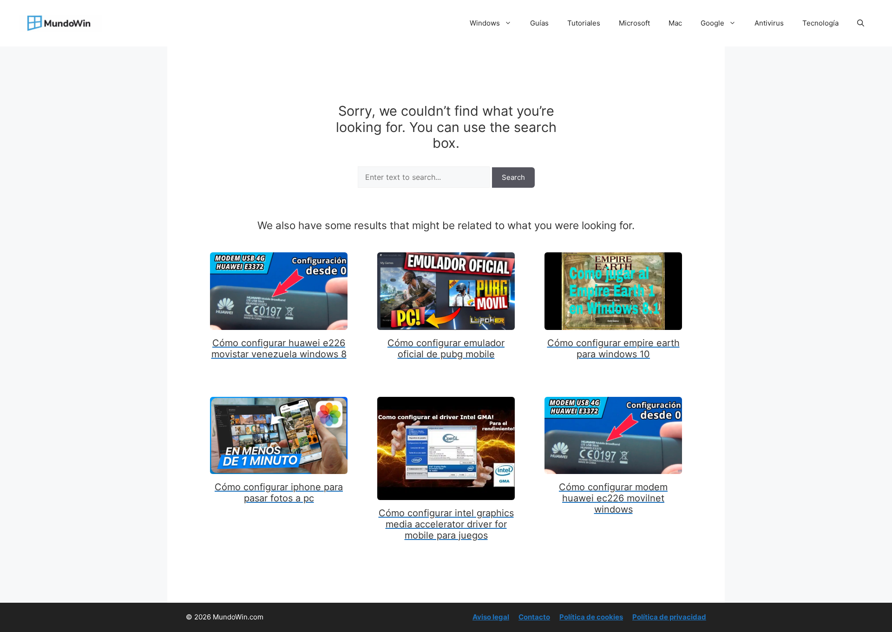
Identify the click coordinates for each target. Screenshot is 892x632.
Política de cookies (591, 616)
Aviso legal (490, 616)
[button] (860, 23)
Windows (485, 23)
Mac (675, 23)
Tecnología (820, 23)
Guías (539, 23)
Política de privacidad (669, 616)
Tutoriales (583, 23)
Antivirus (769, 23)
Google (712, 23)
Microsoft (634, 23)
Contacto (534, 616)
